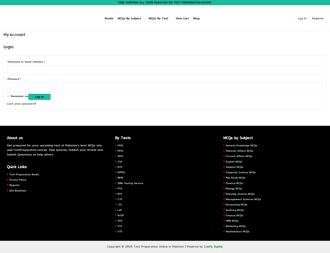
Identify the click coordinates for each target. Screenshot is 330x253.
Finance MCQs (234, 183)
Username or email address (26, 61)
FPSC (121, 145)
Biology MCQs (234, 188)
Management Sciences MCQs (243, 199)
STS (120, 226)
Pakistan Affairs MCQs (239, 151)
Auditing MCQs (235, 210)
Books (109, 18)
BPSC (121, 178)
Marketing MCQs (236, 226)
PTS (120, 188)
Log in (39, 97)
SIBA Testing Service (130, 183)
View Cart (182, 18)
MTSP (121, 215)
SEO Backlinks (17, 191)
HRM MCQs (232, 221)
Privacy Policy (17, 180)
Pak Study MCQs (235, 178)
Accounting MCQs (236, 204)
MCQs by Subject (129, 18)
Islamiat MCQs (234, 167)
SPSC (121, 156)
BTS (120, 194)
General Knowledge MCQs (241, 145)
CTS (120, 199)
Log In (302, 18)
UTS (120, 231)
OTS (120, 221)
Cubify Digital (213, 246)
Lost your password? (21, 104)
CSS (120, 162)
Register (318, 18)
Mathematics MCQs (237, 231)
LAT (120, 210)
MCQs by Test (158, 18)
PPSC (121, 151)
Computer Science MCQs (241, 172)
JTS (120, 204)
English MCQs (234, 162)
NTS (120, 167)
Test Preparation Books (24, 174)
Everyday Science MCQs (240, 194)
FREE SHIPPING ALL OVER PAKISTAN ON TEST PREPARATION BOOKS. (165, 2)
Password (14, 79)
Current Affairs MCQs (239, 156)
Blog (196, 18)
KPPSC (121, 172)
